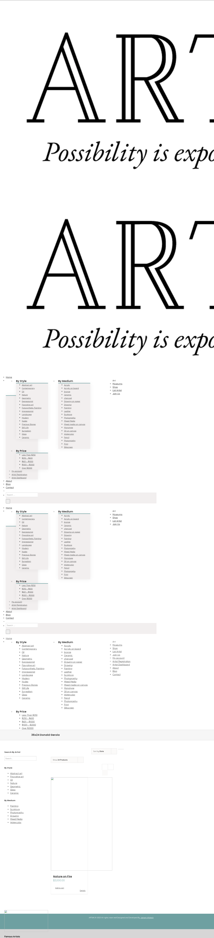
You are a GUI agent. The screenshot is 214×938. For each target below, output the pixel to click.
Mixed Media (16, 819)
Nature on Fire (62, 876)
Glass (12, 789)
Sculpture (15, 809)
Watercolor (15, 822)
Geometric (15, 786)
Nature (13, 783)
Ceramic (14, 793)
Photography (17, 812)
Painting (14, 806)
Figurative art (17, 776)
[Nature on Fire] (69, 824)
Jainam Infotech (147, 917)
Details (82, 890)
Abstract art (16, 773)
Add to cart (59, 888)
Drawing (14, 815)
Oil (11, 780)
